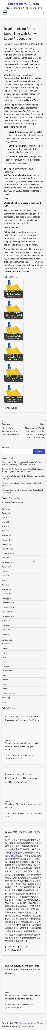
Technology (6, 698)
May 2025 (5, 580)
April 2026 (5, 531)
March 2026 (6, 535)
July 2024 (5, 625)
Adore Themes (27, 1026)
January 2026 (7, 544)
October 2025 (7, 558)
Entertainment (7, 671)
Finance (5, 680)
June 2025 (6, 576)
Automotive (6, 644)
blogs (4, 657)
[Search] (43, 13)
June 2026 (6, 522)
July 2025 (5, 571)
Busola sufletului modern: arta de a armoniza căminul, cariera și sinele (23, 969)
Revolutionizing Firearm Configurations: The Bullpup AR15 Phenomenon (21, 778)
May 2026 (5, 526)
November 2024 (8, 607)
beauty (4, 648)
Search (5, 447)
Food (4, 684)
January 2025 (7, 598)
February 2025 (7, 594)
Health (4, 689)
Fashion (5, 675)
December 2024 (8, 603)
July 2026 (5, 517)
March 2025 (6, 589)
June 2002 (6, 634)
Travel (4, 702)
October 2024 (7, 612)
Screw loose (13, 255)
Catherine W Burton (23, 4)
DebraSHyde (37, 44)
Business (5, 666)
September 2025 (8, 562)
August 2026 (6, 513)
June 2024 (6, 630)
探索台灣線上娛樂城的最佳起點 (22, 832)
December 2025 (8, 549)
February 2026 (7, 540)
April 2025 (5, 585)
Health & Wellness (9, 693)
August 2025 (6, 567)
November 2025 (8, 553)
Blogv (4, 662)
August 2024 (6, 621)
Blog (15, 408)
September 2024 (8, 616)
